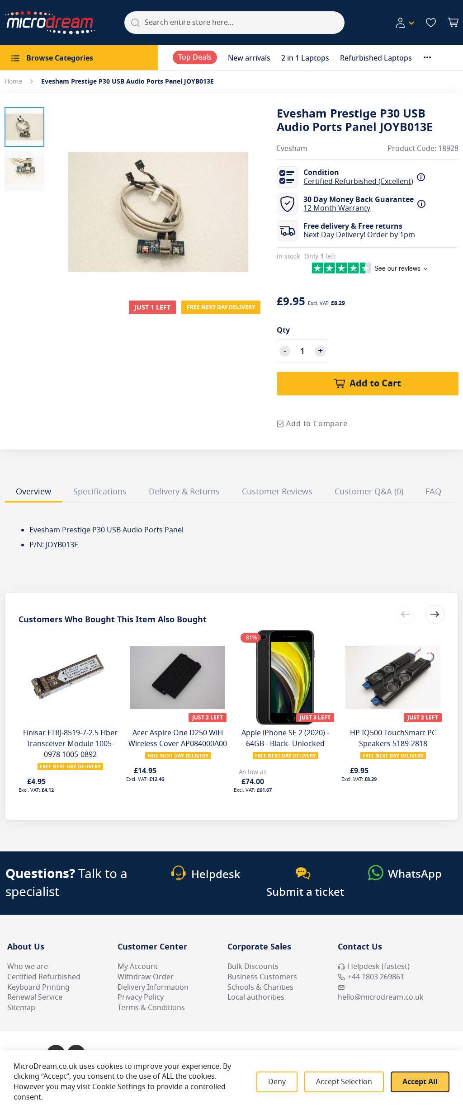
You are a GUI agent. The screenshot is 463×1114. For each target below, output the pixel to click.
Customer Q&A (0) (369, 492)
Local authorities (255, 997)
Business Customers (262, 977)
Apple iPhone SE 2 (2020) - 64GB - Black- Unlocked (285, 738)
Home (13, 81)
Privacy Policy (141, 997)
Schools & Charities (260, 987)
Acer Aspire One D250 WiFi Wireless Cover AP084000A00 (177, 738)
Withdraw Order (146, 977)
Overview (33, 492)
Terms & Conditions (151, 1007)
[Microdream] (50, 22)
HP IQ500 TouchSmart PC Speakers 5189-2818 (393, 738)
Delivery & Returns (184, 492)
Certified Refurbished (43, 977)
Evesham (292, 149)
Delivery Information (153, 987)
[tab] (33, 493)
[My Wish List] (430, 22)
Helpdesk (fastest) (379, 966)
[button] (404, 23)
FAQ (433, 492)
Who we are (27, 966)
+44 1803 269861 (376, 977)
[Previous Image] (62, 194)
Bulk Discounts (253, 966)
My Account (138, 966)
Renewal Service (34, 997)
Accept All (420, 1081)
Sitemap (21, 1007)
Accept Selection (344, 1081)
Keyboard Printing (38, 987)
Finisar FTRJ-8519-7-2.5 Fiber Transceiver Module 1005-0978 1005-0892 (70, 744)
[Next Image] (254, 194)
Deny (277, 1081)
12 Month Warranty (336, 208)
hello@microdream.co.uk (381, 997)
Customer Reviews (277, 492)
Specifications (100, 492)
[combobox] (234, 22)
